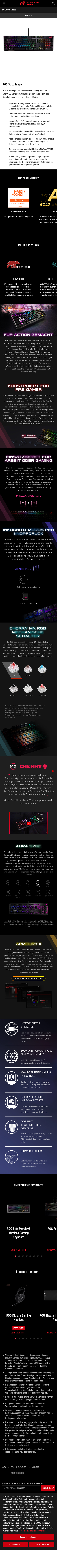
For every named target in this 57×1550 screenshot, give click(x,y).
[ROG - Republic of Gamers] (28, 3)
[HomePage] (4, 1467)
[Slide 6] (34, 1256)
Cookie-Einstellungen (28, 1537)
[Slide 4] (27, 1256)
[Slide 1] (15, 1256)
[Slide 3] (23, 1256)
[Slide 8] (41, 1256)
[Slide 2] (19, 1256)
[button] (3, 3)
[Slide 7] (38, 1256)
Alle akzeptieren (42, 1544)
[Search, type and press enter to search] (53, 3)
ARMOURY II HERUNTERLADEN (28, 979)
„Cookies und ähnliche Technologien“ (33, 1531)
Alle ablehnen (15, 1544)
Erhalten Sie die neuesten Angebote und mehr (22, 1484)
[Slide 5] (30, 1256)
